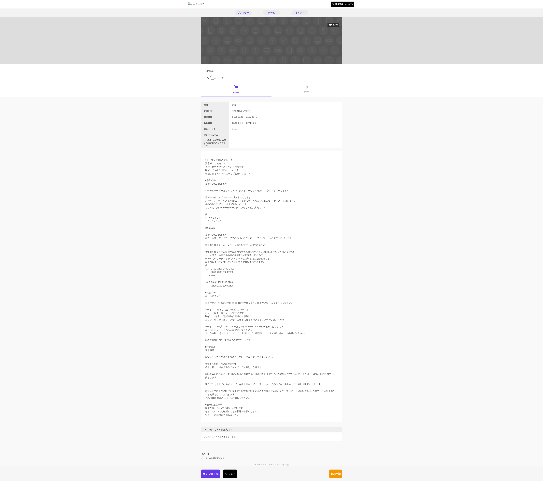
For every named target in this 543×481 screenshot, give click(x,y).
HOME (257, 464)
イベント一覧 (268, 464)
